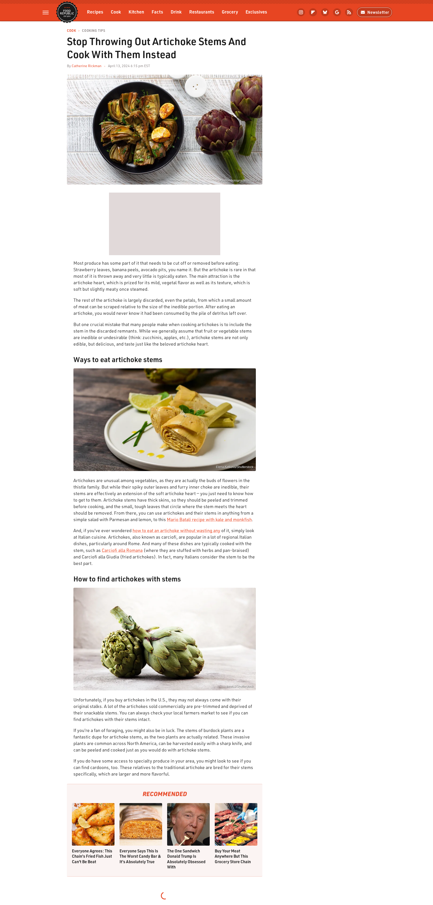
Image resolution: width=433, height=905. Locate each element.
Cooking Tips (93, 30)
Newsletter (378, 12)
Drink (176, 12)
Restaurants (201, 12)
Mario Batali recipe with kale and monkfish (209, 519)
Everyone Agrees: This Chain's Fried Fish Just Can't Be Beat (92, 856)
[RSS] (349, 12)
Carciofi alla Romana (122, 550)
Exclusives (256, 12)
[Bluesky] (325, 12)
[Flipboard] (313, 12)
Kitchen (136, 12)
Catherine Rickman (86, 66)
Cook (116, 12)
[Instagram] (301, 12)
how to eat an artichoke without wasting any (176, 530)
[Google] (337, 12)
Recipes (95, 12)
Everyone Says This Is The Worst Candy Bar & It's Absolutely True (140, 856)
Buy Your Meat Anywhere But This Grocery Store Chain (233, 856)
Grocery (230, 12)
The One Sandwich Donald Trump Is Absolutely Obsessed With (186, 859)
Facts (157, 12)
